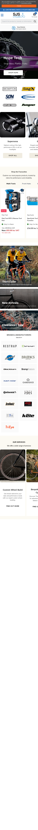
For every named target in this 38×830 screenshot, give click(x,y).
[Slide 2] (22, 77)
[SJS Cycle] (19, 15)
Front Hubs (26, 184)
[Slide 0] (15, 77)
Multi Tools (11, 184)
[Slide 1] (19, 77)
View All (18, 337)
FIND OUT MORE (12, 506)
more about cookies (26, 3)
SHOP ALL (13, 155)
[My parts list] (22, 190)
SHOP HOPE (13, 73)
